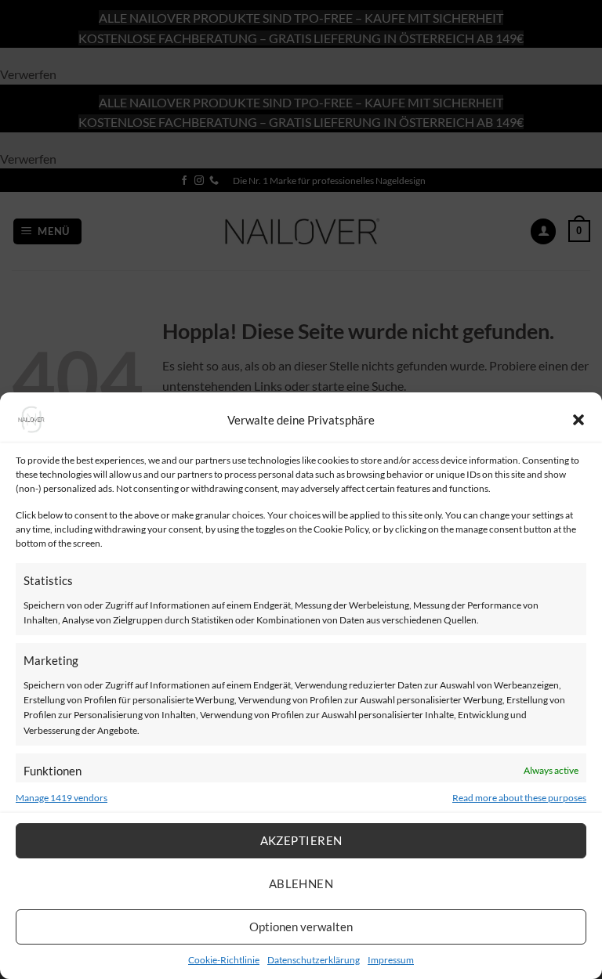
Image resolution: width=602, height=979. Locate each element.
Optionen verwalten (301, 926)
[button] (578, 420)
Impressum (391, 960)
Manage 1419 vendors (61, 798)
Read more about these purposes (519, 798)
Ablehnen (301, 883)
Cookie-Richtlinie (223, 960)
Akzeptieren (301, 840)
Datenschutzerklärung (313, 960)
